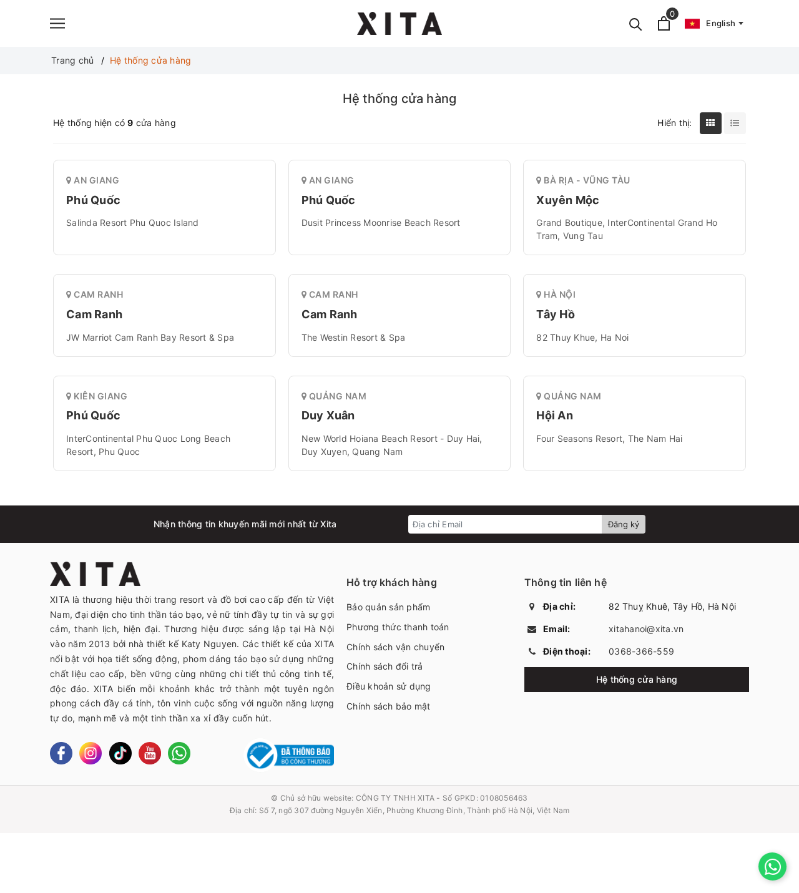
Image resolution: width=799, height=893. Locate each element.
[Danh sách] (735, 123)
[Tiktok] (120, 753)
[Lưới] (711, 123)
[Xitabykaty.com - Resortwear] (399, 23)
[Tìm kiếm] (635, 23)
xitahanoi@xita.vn (646, 628)
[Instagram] (90, 753)
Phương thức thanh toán (397, 627)
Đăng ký (623, 524)
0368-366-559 (641, 651)
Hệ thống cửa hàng (636, 679)
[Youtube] (150, 753)
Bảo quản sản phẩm (388, 607)
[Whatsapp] (179, 753)
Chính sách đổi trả (384, 666)
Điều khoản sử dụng (388, 686)
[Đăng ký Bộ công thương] (288, 755)
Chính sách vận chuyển (395, 647)
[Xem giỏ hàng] (664, 23)
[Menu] (57, 23)
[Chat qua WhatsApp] (772, 866)
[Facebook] (61, 753)
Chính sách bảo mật (388, 706)
